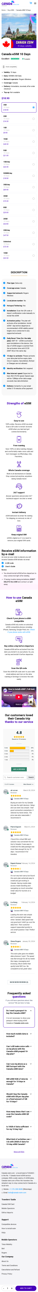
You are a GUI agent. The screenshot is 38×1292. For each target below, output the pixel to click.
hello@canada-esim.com (17, 1193)
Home (4, 10)
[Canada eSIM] (10, 3)
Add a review (19, 769)
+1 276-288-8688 (16, 1189)
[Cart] (31, 3)
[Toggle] (31, 1010)
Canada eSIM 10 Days (21, 799)
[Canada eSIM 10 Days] (12, 799)
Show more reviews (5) (19, 982)
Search (31, 777)
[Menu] (35, 3)
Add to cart (26, 1288)
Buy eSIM (11, 10)
